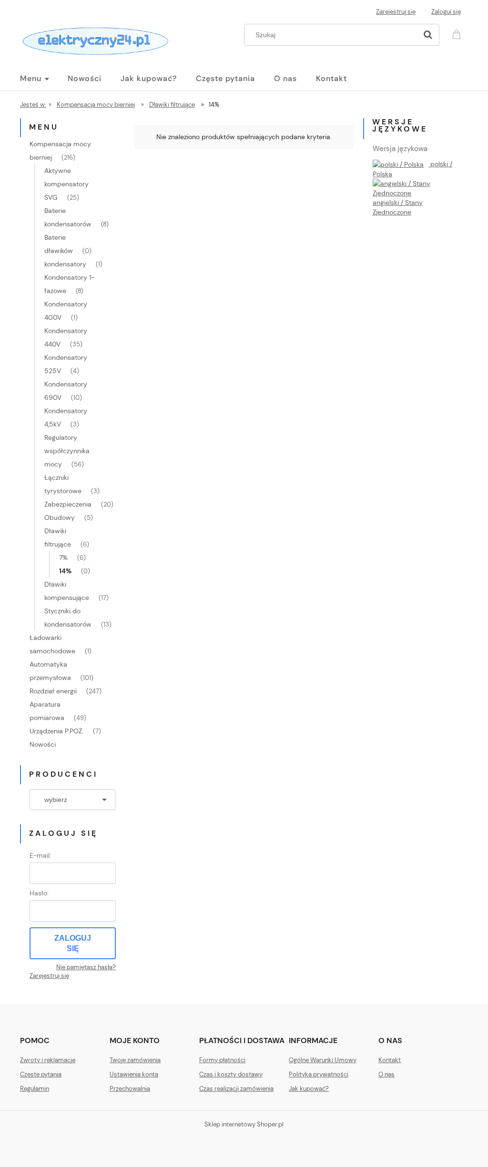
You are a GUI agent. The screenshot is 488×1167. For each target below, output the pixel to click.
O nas (386, 1074)
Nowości (43, 744)
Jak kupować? (309, 1089)
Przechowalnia (130, 1089)
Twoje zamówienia (135, 1060)
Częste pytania (40, 1074)
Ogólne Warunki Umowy (322, 1060)
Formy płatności (222, 1060)
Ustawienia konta (134, 1074)
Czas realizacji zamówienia (236, 1089)
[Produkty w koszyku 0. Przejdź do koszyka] (458, 34)
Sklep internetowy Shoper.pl (244, 1124)
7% (63, 557)
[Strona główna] (94, 39)
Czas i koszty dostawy (231, 1074)
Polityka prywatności (318, 1074)
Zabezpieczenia (68, 504)
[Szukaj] (428, 35)
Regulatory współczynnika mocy (67, 450)
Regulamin (34, 1089)
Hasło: (39, 893)
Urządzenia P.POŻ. (56, 731)
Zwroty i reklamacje (47, 1060)
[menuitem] (44, 79)
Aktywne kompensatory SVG (66, 184)
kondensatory (65, 264)
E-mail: (40, 855)
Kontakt (389, 1060)
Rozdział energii (53, 691)
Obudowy (59, 517)
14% (65, 571)
